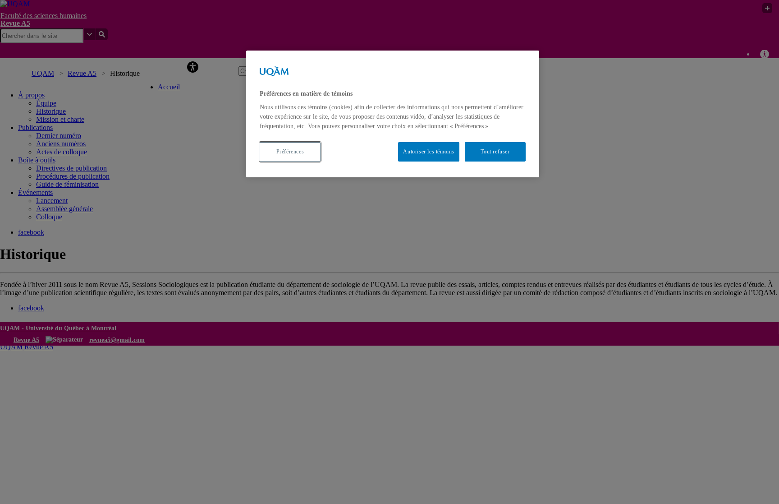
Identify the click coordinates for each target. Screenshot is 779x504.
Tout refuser (495, 151)
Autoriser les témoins (428, 151)
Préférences (290, 151)
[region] (392, 114)
